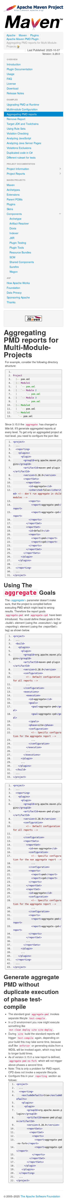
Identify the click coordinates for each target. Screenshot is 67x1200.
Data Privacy (14, 292)
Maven (23, 35)
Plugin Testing (17, 243)
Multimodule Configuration (22, 109)
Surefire (14, 267)
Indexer (13, 233)
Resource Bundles (20, 252)
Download (12, 88)
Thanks (11, 302)
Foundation (13, 288)
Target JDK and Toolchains (23, 124)
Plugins (34, 35)
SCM (12, 257)
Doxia (12, 228)
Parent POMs (15, 199)
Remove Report (16, 119)
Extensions (13, 194)
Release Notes (15, 93)
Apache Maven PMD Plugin (23, 39)
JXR (11, 238)
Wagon (13, 271)
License (11, 83)
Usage (10, 74)
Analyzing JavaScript (19, 138)
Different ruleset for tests (21, 157)
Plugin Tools (16, 247)
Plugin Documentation (20, 69)
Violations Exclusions (19, 148)
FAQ (9, 79)
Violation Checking (17, 133)
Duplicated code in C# (20, 153)
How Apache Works (18, 283)
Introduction (14, 64)
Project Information (18, 169)
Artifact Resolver (19, 223)
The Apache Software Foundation (40, 1196)
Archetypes (13, 190)
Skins (10, 209)
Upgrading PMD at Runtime (23, 104)
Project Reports (16, 173)
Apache (11, 35)
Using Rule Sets (16, 128)
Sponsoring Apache (18, 297)
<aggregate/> (18, 600)
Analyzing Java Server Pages (24, 143)
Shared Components (21, 262)
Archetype (15, 218)
